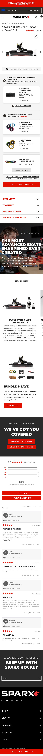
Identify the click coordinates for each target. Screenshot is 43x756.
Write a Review (23, 498)
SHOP (5, 711)
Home (4, 23)
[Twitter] (8, 700)
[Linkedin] (23, 700)
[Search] (36, 17)
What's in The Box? (14, 217)
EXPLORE (7, 725)
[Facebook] (4, 700)
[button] (33, 30)
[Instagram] (13, 700)
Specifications (11, 211)
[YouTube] (18, 700)
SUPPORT (7, 732)
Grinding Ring (23, 116)
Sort (24, 506)
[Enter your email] (40, 678)
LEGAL (5, 740)
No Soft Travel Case (23, 106)
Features (8, 205)
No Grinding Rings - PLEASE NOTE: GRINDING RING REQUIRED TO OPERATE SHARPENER (22, 177)
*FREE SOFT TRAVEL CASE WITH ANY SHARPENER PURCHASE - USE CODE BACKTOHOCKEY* (21, 3)
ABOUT (6, 718)
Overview (8, 199)
